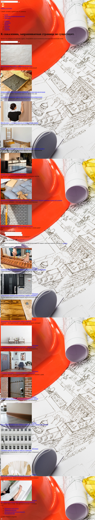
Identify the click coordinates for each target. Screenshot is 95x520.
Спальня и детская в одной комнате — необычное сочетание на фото (23, 148)
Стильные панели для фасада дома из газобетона (16, 450)
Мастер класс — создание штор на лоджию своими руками (19, 123)
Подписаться (5, 247)
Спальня (7, 29)
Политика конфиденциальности (14, 16)
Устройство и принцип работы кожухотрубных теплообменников (21, 97)
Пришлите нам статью (11, 508)
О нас (6, 14)
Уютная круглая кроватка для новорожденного (15, 476)
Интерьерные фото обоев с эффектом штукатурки (16, 66)
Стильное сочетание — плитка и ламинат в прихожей (18, 373)
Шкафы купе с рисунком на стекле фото (13, 174)
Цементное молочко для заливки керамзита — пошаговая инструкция (23, 92)
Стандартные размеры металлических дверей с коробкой (19, 295)
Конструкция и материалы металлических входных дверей (19, 399)
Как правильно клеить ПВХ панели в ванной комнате (18, 502)
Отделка (7, 26)
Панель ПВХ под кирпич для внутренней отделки (17, 226)
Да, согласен (10, 240)
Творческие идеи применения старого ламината (16, 321)
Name (2, 245)
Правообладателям (10, 510)
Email (3, 235)
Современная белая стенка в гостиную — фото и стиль (18, 347)
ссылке (65, 243)
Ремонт (6, 28)
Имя (3, 233)
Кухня (6, 24)
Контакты (7, 18)
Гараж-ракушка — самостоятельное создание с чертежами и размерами (23, 269)
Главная (6, 21)
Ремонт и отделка (6, 8)
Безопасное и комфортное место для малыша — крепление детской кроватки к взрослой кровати (31, 200)
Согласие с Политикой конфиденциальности (15, 237)
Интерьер (7, 23)
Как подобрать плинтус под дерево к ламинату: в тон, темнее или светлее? (24, 424)
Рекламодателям (9, 513)
